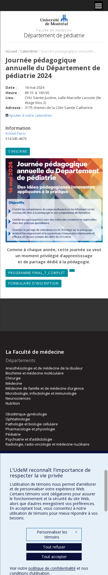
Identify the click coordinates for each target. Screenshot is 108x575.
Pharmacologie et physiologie (30, 428)
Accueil (11, 51)
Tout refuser (54, 547)
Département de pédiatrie (54, 35)
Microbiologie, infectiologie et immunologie (41, 393)
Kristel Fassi (15, 133)
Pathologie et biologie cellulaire (32, 424)
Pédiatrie (13, 434)
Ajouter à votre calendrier (30, 115)
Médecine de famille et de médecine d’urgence (45, 388)
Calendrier (29, 51)
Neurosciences (18, 398)
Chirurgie (13, 378)
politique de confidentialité (52, 568)
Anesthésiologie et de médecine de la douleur (44, 368)
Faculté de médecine (54, 30)
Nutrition (13, 403)
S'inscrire (17, 151)
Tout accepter (54, 556)
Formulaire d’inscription (33, 283)
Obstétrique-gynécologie (26, 414)
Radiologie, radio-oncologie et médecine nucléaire (47, 444)
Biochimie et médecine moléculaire (35, 373)
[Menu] (98, 5)
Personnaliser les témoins (57, 534)
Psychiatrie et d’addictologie (29, 439)
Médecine (14, 383)
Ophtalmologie (18, 419)
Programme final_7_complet (36, 272)
